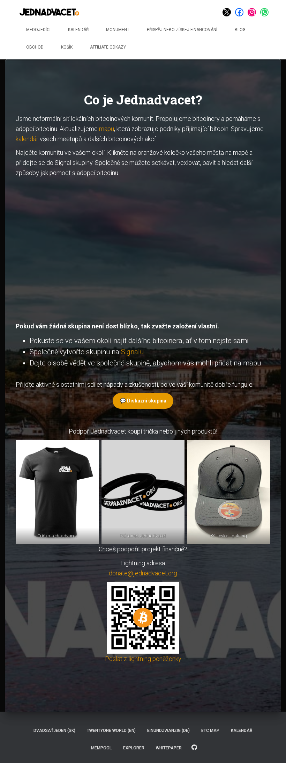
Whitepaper (169, 748)
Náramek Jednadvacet (143, 535)
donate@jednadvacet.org (143, 573)
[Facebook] (239, 12)
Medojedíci (38, 29)
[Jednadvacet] (49, 12)
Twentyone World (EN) (111, 730)
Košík (67, 47)
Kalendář (78, 29)
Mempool (101, 748)
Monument (117, 29)
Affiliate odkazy (108, 47)
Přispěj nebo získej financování (182, 29)
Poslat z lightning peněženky (143, 658)
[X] (227, 12)
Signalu (132, 352)
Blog (240, 29)
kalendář (27, 139)
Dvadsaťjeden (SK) (54, 730)
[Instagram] (252, 12)
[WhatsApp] (264, 12)
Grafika (194, 748)
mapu (106, 128)
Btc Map (210, 730)
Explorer (133, 748)
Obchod (35, 47)
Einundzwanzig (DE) (168, 730)
